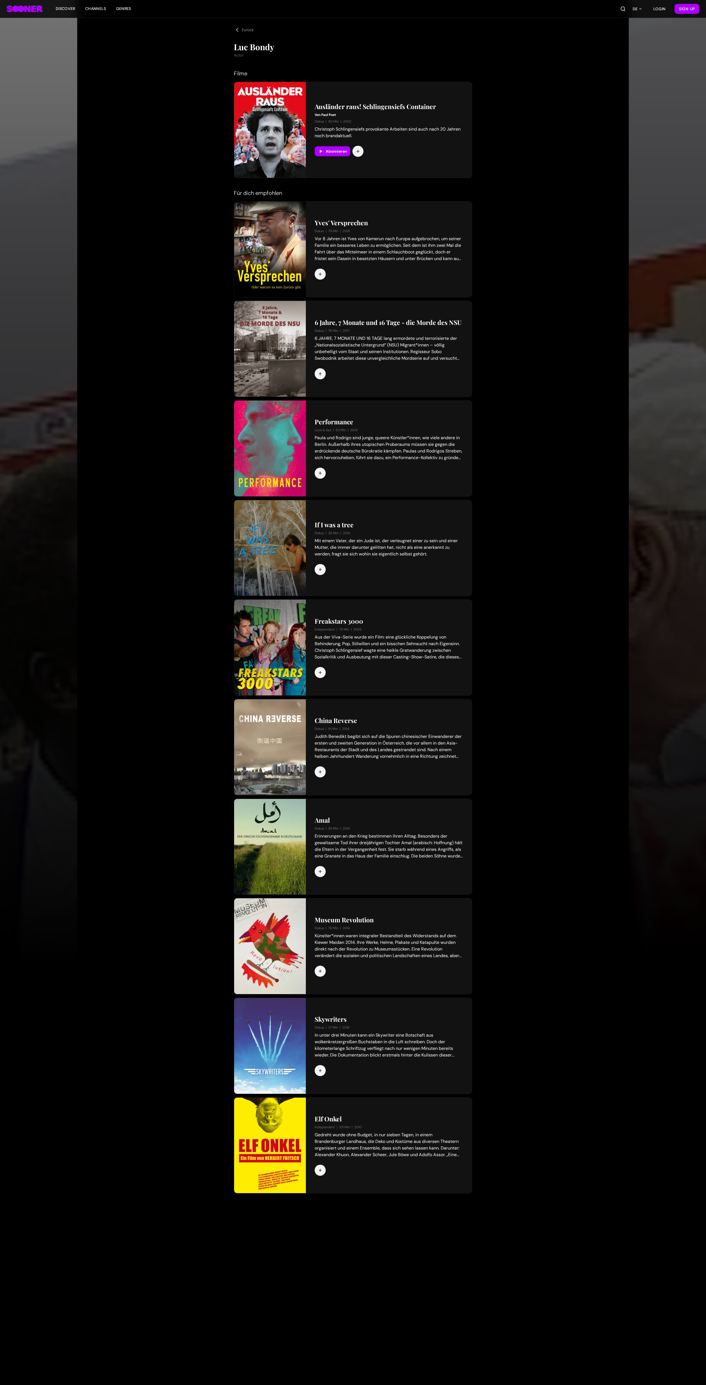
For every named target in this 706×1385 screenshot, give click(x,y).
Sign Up (687, 8)
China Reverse (336, 720)
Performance (334, 422)
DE (635, 8)
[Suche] (623, 9)
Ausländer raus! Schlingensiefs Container (375, 106)
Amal (322, 820)
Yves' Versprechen (341, 223)
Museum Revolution (344, 920)
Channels (95, 8)
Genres (123, 8)
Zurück (248, 29)
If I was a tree (334, 525)
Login (659, 8)
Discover (65, 8)
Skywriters (331, 1019)
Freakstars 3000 (339, 621)
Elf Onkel (328, 1119)
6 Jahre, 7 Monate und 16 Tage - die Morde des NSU (388, 322)
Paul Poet (328, 115)
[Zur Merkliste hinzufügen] (357, 151)
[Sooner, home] (24, 9)
